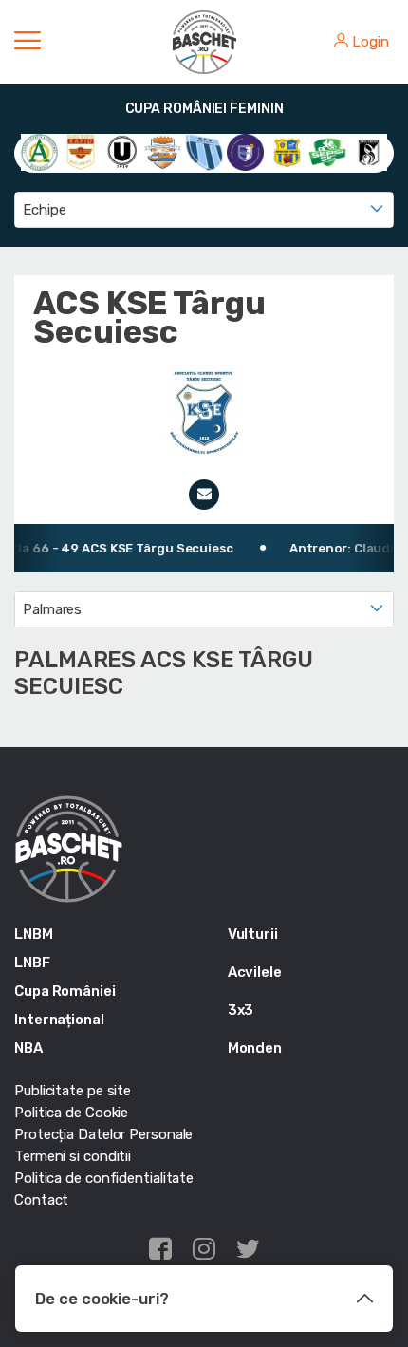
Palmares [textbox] (52, 609)
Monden (255, 1048)
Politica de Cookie (71, 1112)
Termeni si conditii (72, 1156)
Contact (41, 1199)
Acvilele (255, 972)
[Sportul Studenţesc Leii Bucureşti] (368, 151)
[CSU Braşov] (203, 151)
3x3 (241, 1010)
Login (370, 41)
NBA (28, 1048)
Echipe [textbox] (44, 209)
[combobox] (204, 210)
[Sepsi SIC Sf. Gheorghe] (326, 151)
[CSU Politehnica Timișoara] (245, 151)
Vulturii (253, 934)
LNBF (32, 962)
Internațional (59, 1019)
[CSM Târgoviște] (162, 151)
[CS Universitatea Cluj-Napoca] (121, 151)
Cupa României (65, 991)
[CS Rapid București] (80, 151)
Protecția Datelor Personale (103, 1134)
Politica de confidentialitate (104, 1178)
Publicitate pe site (72, 1090)
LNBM (33, 934)
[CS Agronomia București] (39, 151)
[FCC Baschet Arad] (286, 151)
